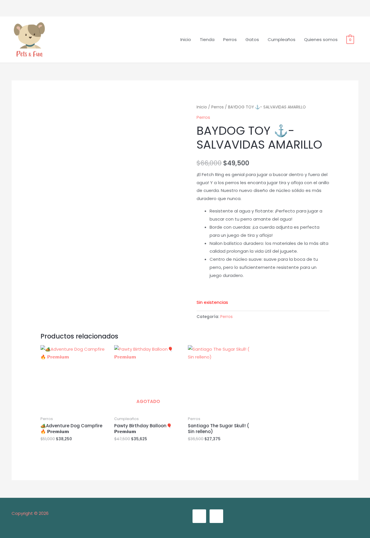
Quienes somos (321, 39)
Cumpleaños (281, 39)
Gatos (252, 39)
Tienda (207, 39)
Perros (230, 39)
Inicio (185, 39)
